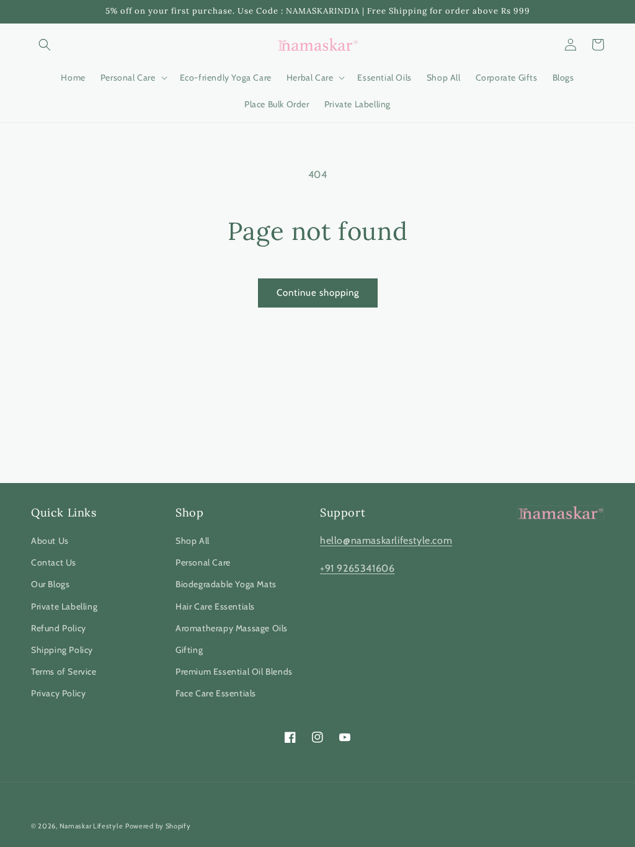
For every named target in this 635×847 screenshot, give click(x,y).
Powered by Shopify (158, 826)
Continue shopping (318, 292)
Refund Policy (58, 628)
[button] (44, 44)
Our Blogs (50, 584)
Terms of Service (64, 671)
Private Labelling (64, 606)
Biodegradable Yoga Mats (226, 584)
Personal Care (203, 562)
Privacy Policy (58, 693)
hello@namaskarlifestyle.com (386, 540)
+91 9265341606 (357, 568)
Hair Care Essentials (215, 606)
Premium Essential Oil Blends (234, 671)
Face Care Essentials (215, 693)
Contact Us (53, 562)
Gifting (189, 649)
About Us (50, 540)
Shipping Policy (62, 649)
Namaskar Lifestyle (91, 826)
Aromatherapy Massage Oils (231, 628)
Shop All (192, 540)
